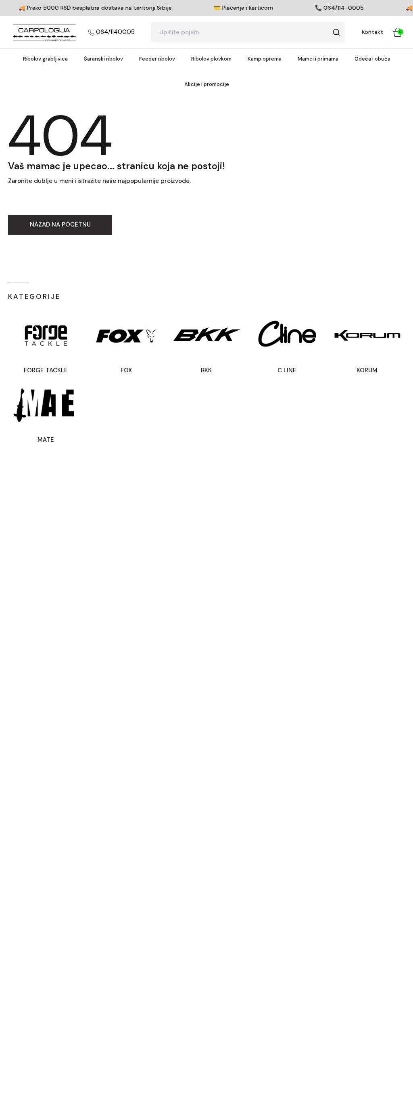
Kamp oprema (265, 58)
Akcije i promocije (206, 84)
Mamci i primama (318, 58)
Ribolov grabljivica (45, 58)
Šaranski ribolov (103, 58)
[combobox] (248, 32)
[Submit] (336, 32)
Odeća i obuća (372, 58)
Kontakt (372, 32)
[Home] (44, 32)
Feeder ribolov (157, 58)
